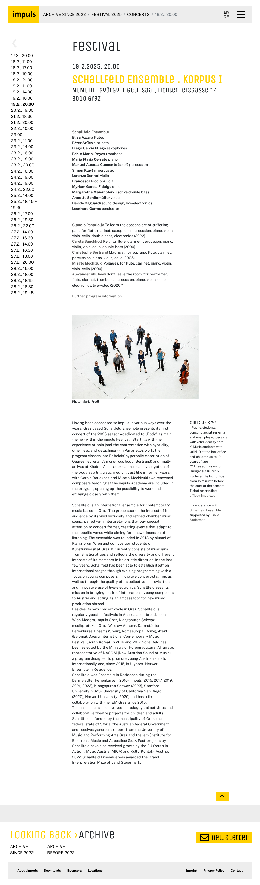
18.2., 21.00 (22, 80)
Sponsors (74, 870)
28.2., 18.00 (22, 274)
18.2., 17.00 (21, 67)
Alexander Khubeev (89, 274)
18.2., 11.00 (21, 61)
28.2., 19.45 (22, 292)
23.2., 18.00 (22, 159)
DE (226, 17)
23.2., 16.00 (22, 152)
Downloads (52, 870)
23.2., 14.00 (22, 146)
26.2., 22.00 (22, 225)
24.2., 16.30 (22, 171)
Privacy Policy (213, 870)
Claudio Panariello (88, 225)
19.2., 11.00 (21, 86)
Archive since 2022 (64, 14)
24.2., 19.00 (22, 177)
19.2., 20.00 (22, 104)
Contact (237, 870)
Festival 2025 (106, 14)
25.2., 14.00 (22, 195)
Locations (95, 870)
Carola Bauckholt (87, 241)
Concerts (138, 14)
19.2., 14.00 (22, 92)
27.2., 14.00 (22, 232)
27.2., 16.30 (22, 238)
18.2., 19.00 (22, 73)
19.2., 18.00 (22, 98)
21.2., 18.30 (22, 116)
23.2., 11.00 (22, 140)
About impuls (27, 870)
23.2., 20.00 (22, 165)
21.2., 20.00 (22, 122)
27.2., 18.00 (22, 256)
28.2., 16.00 (22, 268)
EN (227, 12)
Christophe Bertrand (90, 252)
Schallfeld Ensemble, (206, 510)
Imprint (191, 870)
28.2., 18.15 (22, 280)
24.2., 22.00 (22, 189)
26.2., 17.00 (22, 213)
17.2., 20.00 (22, 55)
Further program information (97, 296)
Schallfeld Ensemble (90, 132)
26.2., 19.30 (22, 219)
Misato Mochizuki (87, 263)
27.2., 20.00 (22, 262)
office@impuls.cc (202, 495)
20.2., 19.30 (22, 110)
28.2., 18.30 (22, 286)
